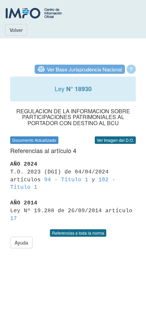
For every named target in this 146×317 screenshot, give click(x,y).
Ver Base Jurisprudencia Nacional (84, 69)
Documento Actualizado (34, 140)
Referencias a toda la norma (78, 233)
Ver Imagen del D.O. (115, 140)
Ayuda (21, 242)
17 (13, 219)
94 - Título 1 (66, 180)
